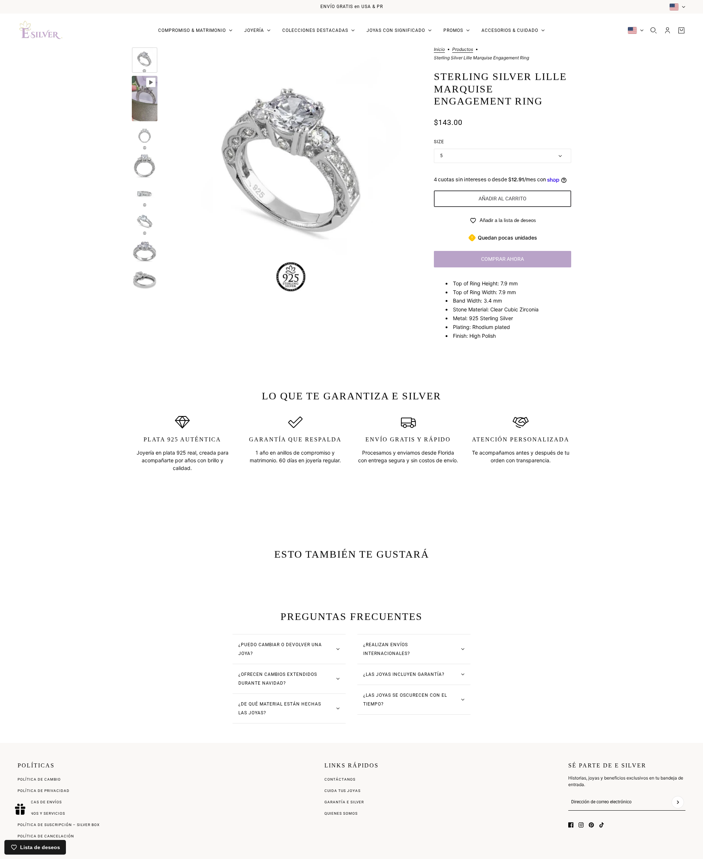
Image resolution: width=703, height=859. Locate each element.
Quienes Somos (341, 813)
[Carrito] (681, 30)
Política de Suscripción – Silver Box (59, 825)
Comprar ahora (502, 259)
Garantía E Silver (344, 802)
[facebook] (571, 825)
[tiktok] (602, 825)
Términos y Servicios (41, 813)
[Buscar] (654, 30)
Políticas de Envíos (40, 802)
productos (462, 49)
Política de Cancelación (46, 836)
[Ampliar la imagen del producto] (294, 172)
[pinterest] (591, 825)
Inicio (439, 49)
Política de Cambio (39, 779)
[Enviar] (678, 802)
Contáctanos (340, 779)
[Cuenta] (667, 30)
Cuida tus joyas (342, 791)
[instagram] (581, 825)
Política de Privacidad (44, 791)
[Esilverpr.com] (41, 30)
